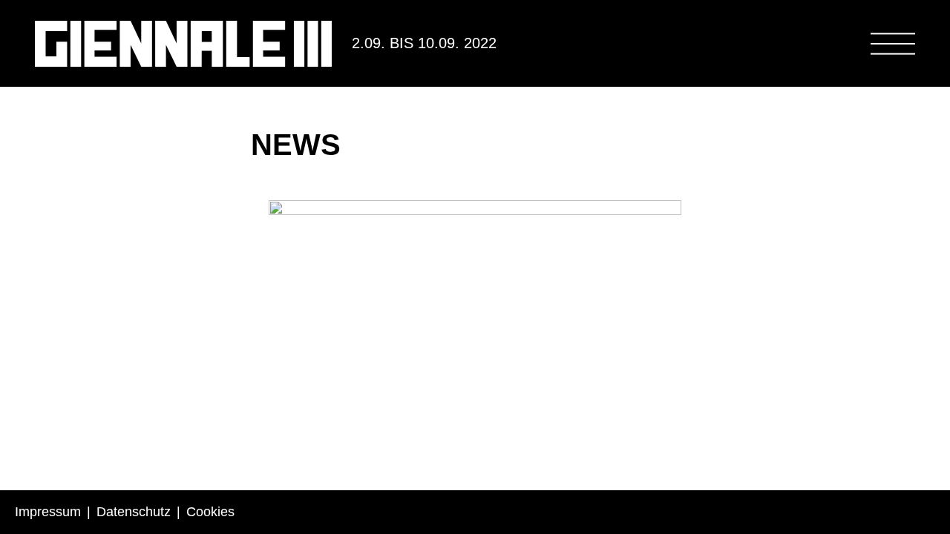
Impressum (48, 511)
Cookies (210, 511)
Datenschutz (133, 511)
